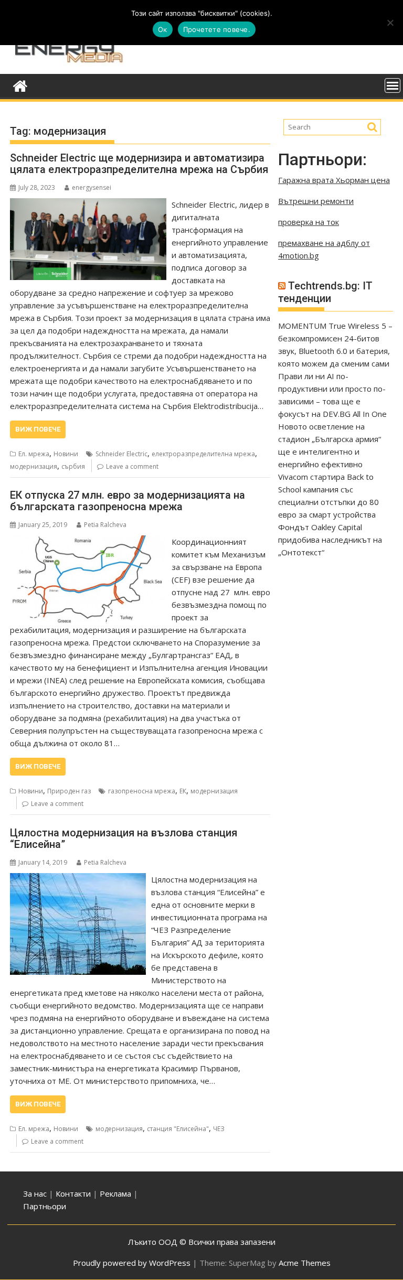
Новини (66, 453)
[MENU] (392, 85)
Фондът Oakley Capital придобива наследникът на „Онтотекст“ (330, 539)
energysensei (91, 187)
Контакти (74, 1193)
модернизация (33, 466)
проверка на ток (308, 222)
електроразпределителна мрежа (203, 453)
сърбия (73, 466)
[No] (390, 22)
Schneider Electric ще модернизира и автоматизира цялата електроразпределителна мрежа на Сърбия (139, 164)
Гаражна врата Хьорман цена (334, 180)
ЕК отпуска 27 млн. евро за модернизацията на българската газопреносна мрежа (127, 501)
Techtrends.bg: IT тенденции (325, 292)
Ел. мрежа (33, 453)
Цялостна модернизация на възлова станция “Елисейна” (123, 838)
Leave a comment (132, 466)
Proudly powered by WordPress (131, 1262)
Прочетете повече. (216, 29)
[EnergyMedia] (20, 84)
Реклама (115, 1193)
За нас (35, 1193)
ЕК (182, 791)
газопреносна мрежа (141, 791)
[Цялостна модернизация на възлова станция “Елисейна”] (78, 879)
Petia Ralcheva (105, 524)
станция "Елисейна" (178, 1128)
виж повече (37, 429)
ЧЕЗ (219, 1128)
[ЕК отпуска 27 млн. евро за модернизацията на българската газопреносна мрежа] (88, 541)
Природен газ (69, 791)
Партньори (44, 1206)
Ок (162, 29)
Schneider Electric (121, 453)
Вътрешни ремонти (316, 201)
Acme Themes (305, 1262)
